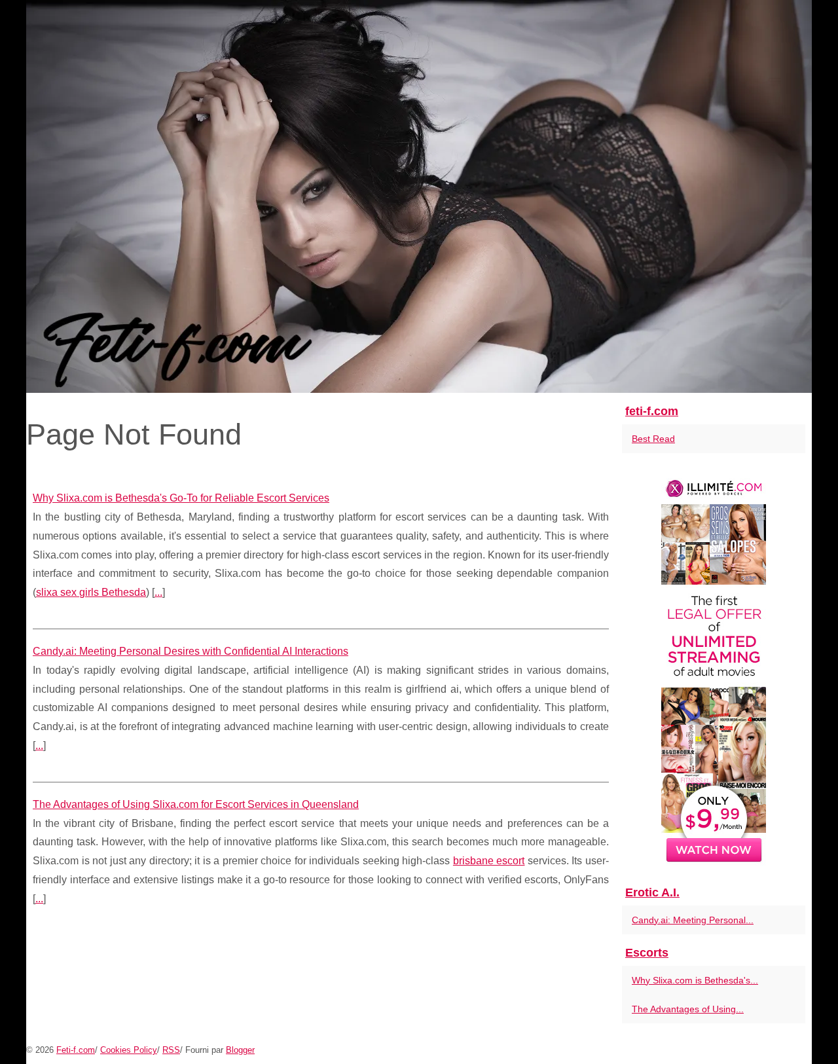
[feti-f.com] (419, 196)
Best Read (653, 438)
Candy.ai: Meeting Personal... (693, 920)
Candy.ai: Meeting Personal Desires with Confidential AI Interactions (190, 651)
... (158, 592)
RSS (171, 1050)
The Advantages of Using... (688, 1009)
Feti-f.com (75, 1050)
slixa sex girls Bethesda (91, 592)
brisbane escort (489, 860)
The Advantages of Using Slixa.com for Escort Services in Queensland (196, 804)
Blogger (240, 1050)
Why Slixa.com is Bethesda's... (695, 980)
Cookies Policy (128, 1050)
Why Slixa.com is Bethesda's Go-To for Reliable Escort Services (181, 498)
